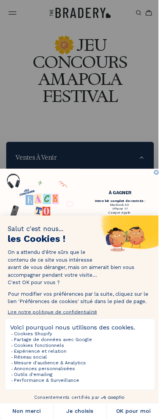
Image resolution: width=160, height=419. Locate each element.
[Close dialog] (154, 172)
